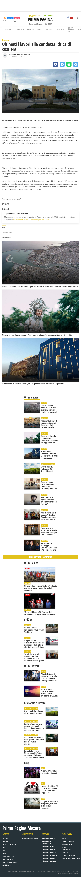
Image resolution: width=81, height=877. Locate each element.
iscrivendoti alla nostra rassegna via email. (31, 220)
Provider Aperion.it (68, 844)
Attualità (9, 30)
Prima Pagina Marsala (49, 849)
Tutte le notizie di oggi (10, 862)
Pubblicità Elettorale (68, 855)
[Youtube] (71, 18)
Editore (64, 838)
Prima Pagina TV (8, 859)
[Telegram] (75, 64)
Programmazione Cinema (30, 838)
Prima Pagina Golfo (48, 846)
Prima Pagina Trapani (49, 861)
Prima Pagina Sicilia (48, 858)
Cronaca (20, 30)
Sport (39, 30)
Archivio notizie (7, 865)
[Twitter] (62, 64)
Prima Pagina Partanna (49, 855)
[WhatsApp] (69, 64)
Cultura (49, 30)
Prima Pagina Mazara (49, 852)
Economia (60, 30)
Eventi (4, 850)
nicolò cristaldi (7, 232)
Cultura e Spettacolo (9, 844)
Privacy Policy (66, 852)
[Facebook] (68, 18)
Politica (30, 30)
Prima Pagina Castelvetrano (46, 842)
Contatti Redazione (68, 841)
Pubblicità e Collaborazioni (66, 848)
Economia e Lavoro (8, 856)
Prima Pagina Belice (48, 838)
